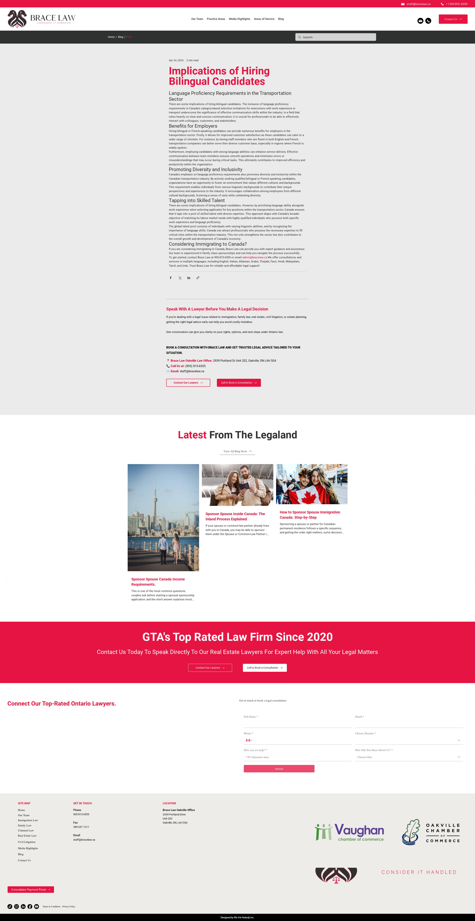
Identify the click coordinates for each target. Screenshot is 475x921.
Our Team (24, 815)
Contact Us (24, 860)
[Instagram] (16, 906)
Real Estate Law (27, 835)
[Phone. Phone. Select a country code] (249, 740)
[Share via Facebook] (170, 277)
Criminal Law (26, 830)
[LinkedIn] (23, 906)
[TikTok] (9, 906)
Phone (248, 733)
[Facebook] (29, 906)
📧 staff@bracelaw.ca (185, 371)
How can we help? (255, 750)
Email (359, 716)
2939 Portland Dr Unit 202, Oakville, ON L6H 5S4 (221, 360)
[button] (216, 18)
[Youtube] (36, 906)
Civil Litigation (26, 842)
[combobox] (409, 740)
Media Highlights (28, 848)
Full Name (251, 716)
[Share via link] (198, 277)
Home (111, 36)
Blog (120, 36)
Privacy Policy (68, 906)
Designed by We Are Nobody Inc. (237, 917)
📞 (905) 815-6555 (186, 366)
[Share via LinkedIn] (189, 277)
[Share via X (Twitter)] (179, 277)
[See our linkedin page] (420, 21)
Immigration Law (28, 820)
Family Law (25, 825)
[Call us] (428, 21)
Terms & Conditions (51, 906)
